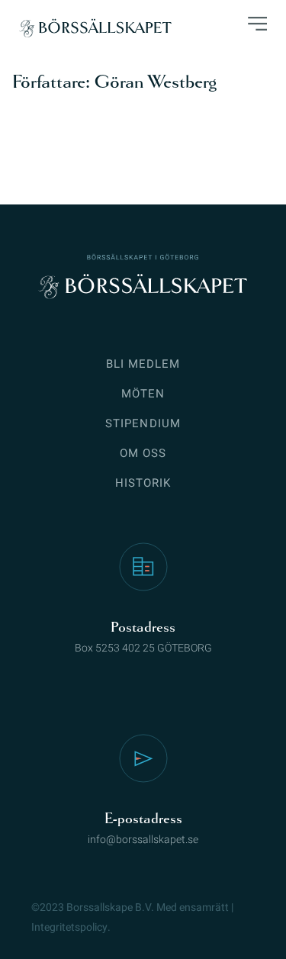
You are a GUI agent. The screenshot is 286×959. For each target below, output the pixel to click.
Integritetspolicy (69, 927)
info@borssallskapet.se (143, 840)
